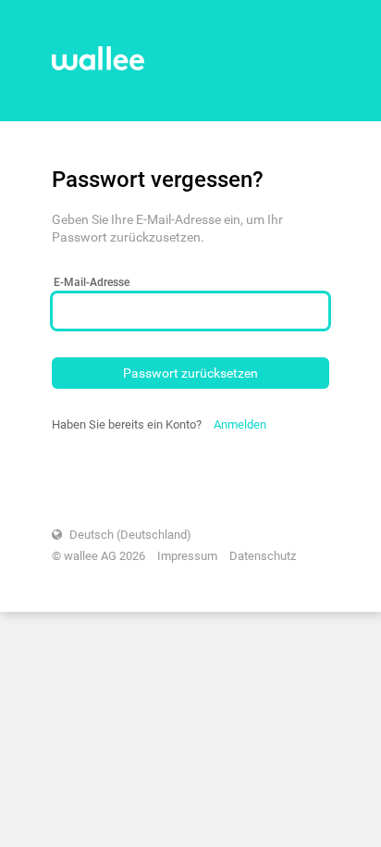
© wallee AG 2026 (98, 556)
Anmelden (240, 424)
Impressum (187, 556)
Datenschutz (262, 556)
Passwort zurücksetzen (190, 373)
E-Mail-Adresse (91, 282)
